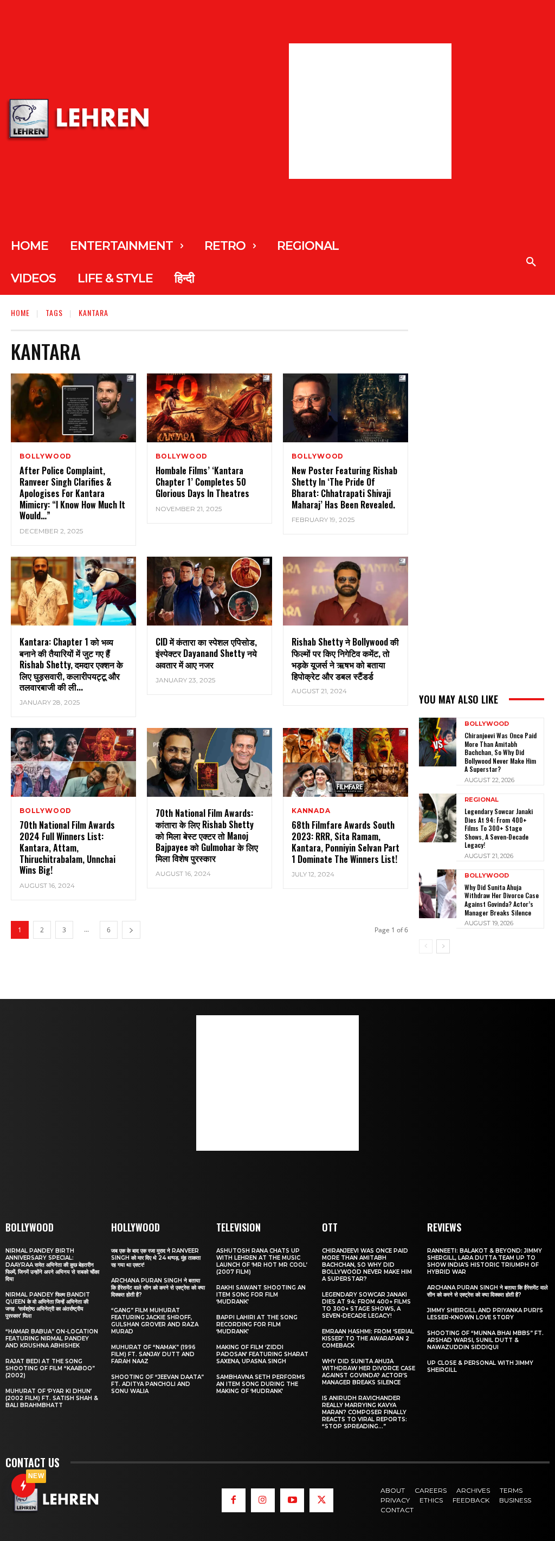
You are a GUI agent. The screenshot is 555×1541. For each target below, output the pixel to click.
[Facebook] (234, 1500)
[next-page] (131, 930)
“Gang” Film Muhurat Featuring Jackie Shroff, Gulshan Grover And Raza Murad (154, 1321)
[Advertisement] (370, 111)
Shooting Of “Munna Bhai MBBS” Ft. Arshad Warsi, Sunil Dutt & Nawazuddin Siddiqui (485, 1340)
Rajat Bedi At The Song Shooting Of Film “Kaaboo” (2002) (50, 1368)
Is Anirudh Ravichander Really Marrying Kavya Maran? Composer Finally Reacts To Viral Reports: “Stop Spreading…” (364, 1412)
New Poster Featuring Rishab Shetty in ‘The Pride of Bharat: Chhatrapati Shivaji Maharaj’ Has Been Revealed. (344, 487)
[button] (531, 262)
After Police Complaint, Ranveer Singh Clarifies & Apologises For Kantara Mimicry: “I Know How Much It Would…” (72, 493)
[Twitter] (321, 1500)
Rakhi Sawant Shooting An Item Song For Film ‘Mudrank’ (261, 1294)
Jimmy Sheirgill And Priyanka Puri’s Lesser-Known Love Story (485, 1314)
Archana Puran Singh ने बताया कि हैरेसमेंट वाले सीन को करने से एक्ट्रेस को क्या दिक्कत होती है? (158, 1287)
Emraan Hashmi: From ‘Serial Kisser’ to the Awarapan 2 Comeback (368, 1338)
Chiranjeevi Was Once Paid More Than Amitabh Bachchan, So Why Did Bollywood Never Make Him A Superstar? (500, 752)
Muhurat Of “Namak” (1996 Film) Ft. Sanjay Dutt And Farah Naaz (153, 1354)
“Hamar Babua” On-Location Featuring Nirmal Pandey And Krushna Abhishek (51, 1338)
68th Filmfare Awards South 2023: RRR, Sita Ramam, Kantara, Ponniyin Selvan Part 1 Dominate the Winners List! (345, 841)
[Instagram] (263, 1500)
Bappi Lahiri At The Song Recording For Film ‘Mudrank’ (257, 1324)
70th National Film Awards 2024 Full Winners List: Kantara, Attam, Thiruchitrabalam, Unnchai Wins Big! (67, 847)
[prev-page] (426, 946)
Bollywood (46, 456)
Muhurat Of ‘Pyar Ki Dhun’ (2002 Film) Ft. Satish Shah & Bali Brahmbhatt (51, 1398)
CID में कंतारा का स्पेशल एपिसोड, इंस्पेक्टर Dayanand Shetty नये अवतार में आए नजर (206, 653)
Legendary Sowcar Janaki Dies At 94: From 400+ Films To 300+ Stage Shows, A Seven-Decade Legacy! (498, 828)
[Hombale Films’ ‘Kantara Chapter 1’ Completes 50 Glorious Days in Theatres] (209, 407)
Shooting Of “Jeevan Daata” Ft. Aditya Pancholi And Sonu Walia (157, 1384)
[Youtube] (292, 1500)
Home (20, 312)
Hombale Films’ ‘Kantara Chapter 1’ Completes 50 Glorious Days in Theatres (202, 482)
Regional (481, 800)
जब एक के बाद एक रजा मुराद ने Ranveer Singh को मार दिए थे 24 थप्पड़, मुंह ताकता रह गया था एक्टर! (156, 1257)
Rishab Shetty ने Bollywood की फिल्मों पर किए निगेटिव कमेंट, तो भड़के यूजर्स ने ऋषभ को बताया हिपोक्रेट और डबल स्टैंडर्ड (345, 658)
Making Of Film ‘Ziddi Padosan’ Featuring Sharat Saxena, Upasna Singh (262, 1354)
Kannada (311, 811)
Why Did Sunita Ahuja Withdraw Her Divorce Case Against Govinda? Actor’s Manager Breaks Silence (501, 899)
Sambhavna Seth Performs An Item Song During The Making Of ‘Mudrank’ (260, 1384)
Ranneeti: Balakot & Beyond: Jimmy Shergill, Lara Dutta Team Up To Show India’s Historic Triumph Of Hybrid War (484, 1261)
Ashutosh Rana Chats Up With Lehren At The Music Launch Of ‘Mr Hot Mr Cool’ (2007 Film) (261, 1261)
